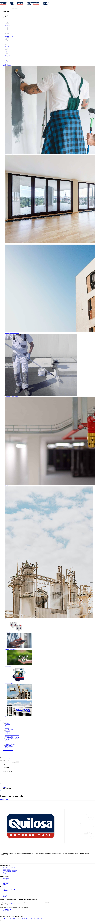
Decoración (7, 42)
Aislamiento (7, 30)
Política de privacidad (15, 903)
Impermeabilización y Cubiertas (11, 396)
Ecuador (16, 918)
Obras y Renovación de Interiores (12, 154)
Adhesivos (7, 25)
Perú (23, 918)
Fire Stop (7, 485)
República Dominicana (29, 918)
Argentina (2, 918)
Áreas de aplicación (7, 65)
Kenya (39, 918)
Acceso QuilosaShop (5, 757)
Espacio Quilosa (6, 620)
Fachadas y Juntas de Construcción (12, 333)
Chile (13, 918)
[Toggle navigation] (0, 720)
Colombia (10, 918)
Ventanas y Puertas (9, 243)
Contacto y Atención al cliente (11, 649)
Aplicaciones (5, 896)
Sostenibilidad (8, 666)
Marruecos (43, 918)
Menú (2, 720)
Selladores (7, 64)
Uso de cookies (6, 910)
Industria (7, 618)
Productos (5, 19)
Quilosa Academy (6, 882)
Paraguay (20, 918)
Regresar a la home (4, 799)
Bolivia (5, 918)
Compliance (5, 890)
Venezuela (36, 918)
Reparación (7, 60)
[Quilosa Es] (24, 5)
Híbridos (7, 46)
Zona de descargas (9, 683)
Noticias (7, 699)
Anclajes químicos (9, 36)
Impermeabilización (9, 51)
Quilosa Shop (8, 632)
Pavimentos (7, 55)
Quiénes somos (8, 716)
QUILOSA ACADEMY (8, 717)
